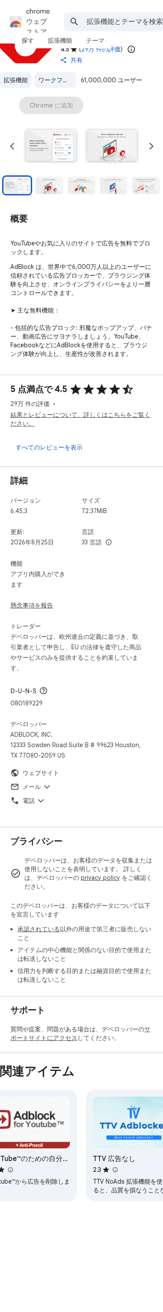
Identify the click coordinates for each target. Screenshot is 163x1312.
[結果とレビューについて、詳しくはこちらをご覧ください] (43, 691)
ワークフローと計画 (57, 80)
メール (32, 787)
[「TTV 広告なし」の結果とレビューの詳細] (114, 1169)
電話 (29, 801)
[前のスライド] (12, 146)
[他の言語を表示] (108, 542)
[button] (51, 146)
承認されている (38, 929)
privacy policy (100, 878)
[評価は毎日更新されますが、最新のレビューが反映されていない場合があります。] (131, 49)
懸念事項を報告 (31, 605)
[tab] (28, 40)
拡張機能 (15, 80)
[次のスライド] (151, 146)
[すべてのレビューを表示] (49, 447)
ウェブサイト (41, 773)
